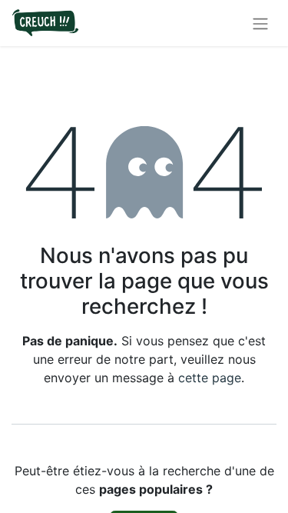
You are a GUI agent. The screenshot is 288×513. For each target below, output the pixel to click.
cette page (209, 377)
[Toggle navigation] (260, 23)
